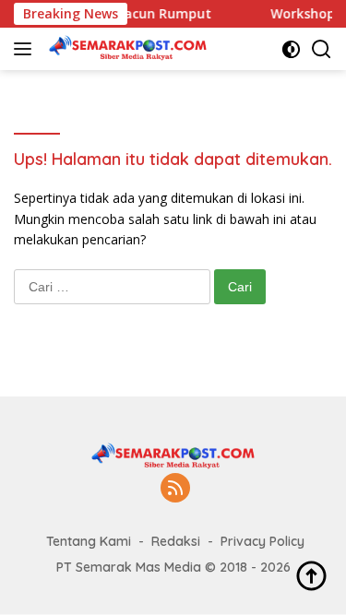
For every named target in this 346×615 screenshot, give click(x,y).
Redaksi (175, 541)
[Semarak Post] (125, 49)
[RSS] (175, 489)
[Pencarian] (321, 49)
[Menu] (26, 49)
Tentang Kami (88, 541)
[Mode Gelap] (291, 49)
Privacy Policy (262, 541)
